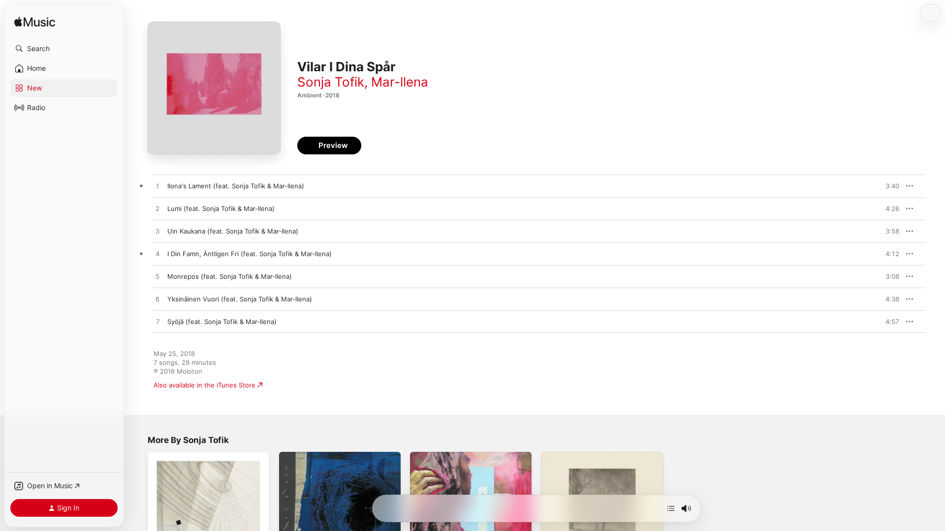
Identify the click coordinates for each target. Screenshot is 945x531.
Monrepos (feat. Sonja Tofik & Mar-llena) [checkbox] (229, 276)
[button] (64, 48)
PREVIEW (888, 186)
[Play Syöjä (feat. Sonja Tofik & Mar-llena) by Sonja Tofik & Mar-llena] (157, 322)
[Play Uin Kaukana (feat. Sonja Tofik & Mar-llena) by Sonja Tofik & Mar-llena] (157, 231)
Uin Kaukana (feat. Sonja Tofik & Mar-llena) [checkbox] (232, 231)
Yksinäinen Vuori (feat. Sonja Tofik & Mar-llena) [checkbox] (239, 299)
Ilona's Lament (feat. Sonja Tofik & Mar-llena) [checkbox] (235, 186)
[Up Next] (671, 508)
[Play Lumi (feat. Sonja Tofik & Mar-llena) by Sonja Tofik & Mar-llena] (157, 209)
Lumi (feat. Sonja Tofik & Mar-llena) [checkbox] (221, 208)
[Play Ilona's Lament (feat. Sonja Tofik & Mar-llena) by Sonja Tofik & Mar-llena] (157, 186)
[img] (34, 22)
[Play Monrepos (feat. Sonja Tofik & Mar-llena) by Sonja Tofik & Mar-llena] (157, 276)
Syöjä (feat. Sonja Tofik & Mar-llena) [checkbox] (222, 321)
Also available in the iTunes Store (204, 385)
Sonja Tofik (330, 81)
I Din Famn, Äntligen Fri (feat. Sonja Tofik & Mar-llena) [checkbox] (249, 254)
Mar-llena (399, 81)
